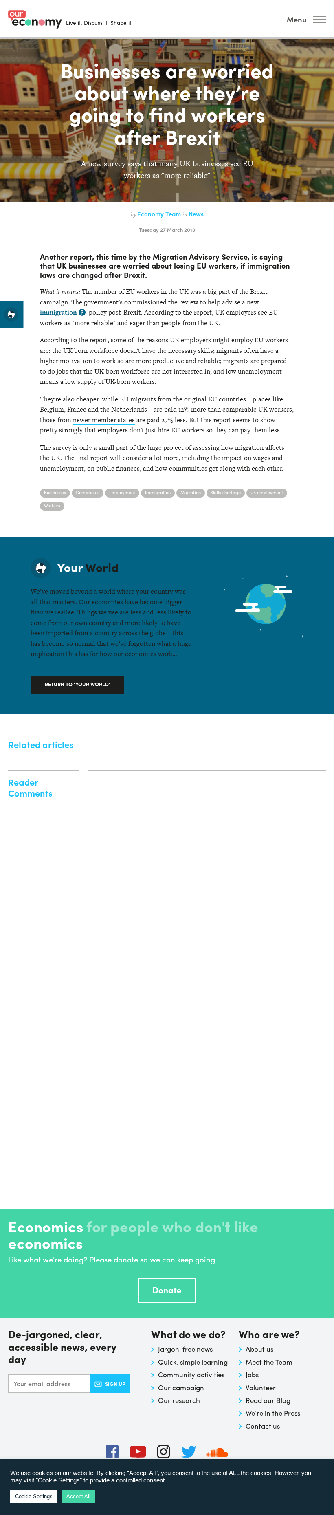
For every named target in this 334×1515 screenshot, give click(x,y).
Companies (87, 492)
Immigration (158, 492)
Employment (122, 492)
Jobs (252, 1374)
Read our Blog (268, 1400)
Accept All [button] (78, 1496)
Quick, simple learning (193, 1362)
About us (259, 1349)
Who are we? (269, 1334)
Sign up (115, 1383)
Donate (167, 1290)
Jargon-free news (185, 1349)
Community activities (191, 1374)
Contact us (263, 1426)
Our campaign (181, 1387)
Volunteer (261, 1387)
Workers (52, 505)
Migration (190, 492)
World (88, 567)
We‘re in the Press (273, 1413)
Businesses (55, 492)
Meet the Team (269, 1362)
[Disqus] (207, 878)
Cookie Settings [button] (34, 1496)
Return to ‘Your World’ (77, 684)
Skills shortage (226, 492)
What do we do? (188, 1334)
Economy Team (159, 213)
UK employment (266, 492)
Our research (179, 1400)
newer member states (104, 420)
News (196, 213)
